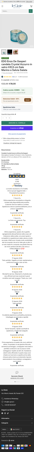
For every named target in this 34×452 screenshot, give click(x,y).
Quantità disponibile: (8, 114)
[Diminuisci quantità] (3, 118)
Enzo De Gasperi (8, 73)
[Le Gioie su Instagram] (5, 413)
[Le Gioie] (17, 6)
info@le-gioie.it (9, 402)
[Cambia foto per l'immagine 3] (15, 52)
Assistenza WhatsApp (11, 398)
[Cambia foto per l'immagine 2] (9, 52)
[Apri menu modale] (2, 6)
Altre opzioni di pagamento (17, 134)
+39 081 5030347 (10, 405)
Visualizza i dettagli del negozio (12, 143)
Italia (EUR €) (16, 429)
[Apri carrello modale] (31, 6)
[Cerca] (31, 11)
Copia (23, 90)
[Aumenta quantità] (9, 118)
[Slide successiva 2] (16, 381)
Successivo (21, 193)
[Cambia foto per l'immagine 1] (3, 52)
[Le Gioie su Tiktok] (8, 413)
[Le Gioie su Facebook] (2, 413)
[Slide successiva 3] (17, 381)
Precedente (13, 193)
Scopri (28, 100)
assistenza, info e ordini (17, 378)
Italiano (4, 429)
